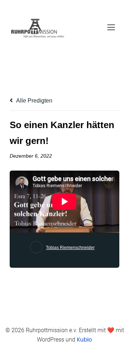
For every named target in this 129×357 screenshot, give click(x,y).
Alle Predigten (33, 101)
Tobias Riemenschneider (70, 247)
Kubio (84, 339)
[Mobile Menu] (111, 27)
